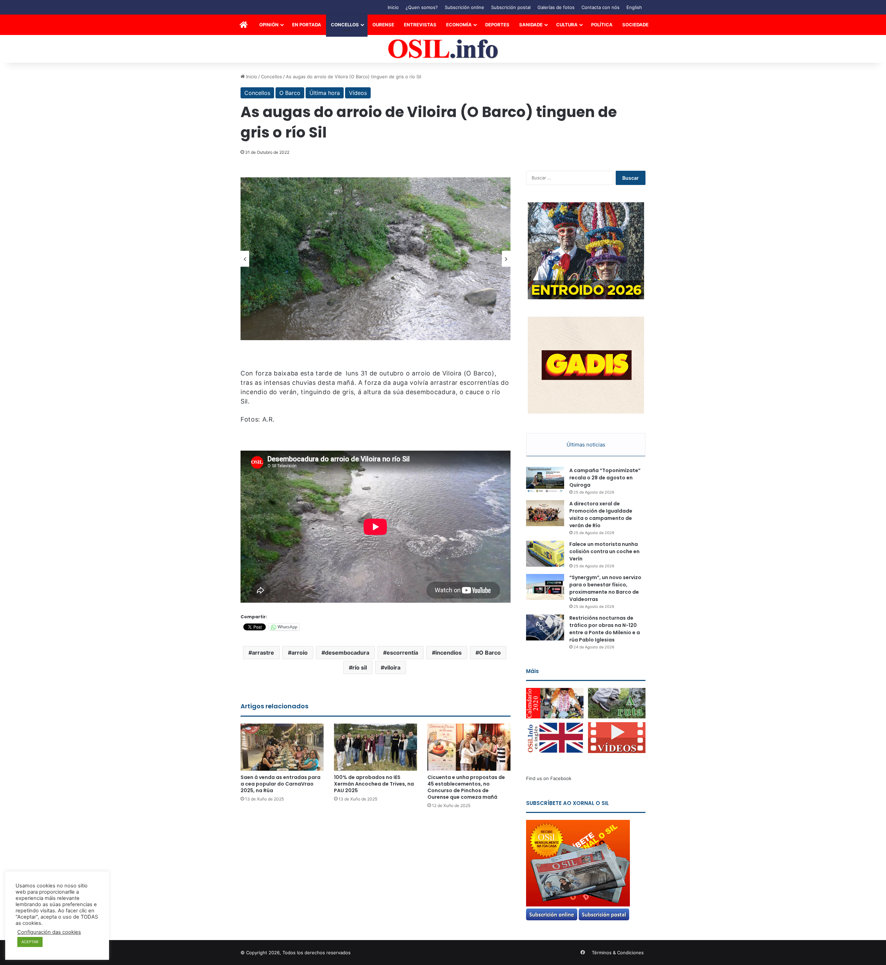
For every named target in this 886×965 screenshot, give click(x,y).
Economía (459, 24)
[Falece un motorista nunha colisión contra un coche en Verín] (545, 554)
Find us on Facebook (548, 778)
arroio (299, 652)
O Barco (289, 92)
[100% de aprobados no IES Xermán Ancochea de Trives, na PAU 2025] (375, 747)
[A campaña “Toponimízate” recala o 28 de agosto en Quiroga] (545, 480)
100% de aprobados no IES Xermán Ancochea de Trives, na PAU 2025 (374, 784)
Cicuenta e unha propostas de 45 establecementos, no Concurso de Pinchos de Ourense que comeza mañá (466, 787)
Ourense (383, 24)
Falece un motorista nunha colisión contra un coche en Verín (604, 551)
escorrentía (402, 652)
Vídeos (358, 92)
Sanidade (531, 24)
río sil (359, 667)
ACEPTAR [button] (29, 941)
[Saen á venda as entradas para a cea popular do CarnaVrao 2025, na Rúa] (282, 747)
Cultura (567, 24)
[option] (375, 258)
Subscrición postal (511, 7)
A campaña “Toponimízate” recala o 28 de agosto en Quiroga (605, 477)
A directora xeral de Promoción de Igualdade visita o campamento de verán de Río (600, 514)
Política (602, 24)
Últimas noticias (586, 444)
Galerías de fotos (556, 7)
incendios (448, 652)
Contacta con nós (600, 7)
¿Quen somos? (422, 7)
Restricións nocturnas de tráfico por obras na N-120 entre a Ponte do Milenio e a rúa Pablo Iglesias (604, 628)
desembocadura (347, 652)
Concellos (345, 24)
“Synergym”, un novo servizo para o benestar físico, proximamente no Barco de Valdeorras (605, 588)
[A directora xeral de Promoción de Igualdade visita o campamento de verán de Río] (545, 513)
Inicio (393, 7)
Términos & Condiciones (618, 952)
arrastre (263, 652)
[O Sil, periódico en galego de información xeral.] (443, 49)
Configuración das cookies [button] (49, 932)
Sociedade (635, 24)
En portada (306, 24)
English (634, 7)
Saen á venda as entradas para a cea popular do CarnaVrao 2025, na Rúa (280, 784)
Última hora (324, 92)
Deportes (497, 24)
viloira (392, 667)
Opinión (269, 24)
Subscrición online (464, 7)
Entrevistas (420, 24)
